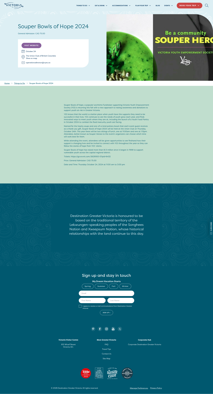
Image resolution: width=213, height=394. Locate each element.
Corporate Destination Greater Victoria (144, 344)
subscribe (211, 226)
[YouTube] (113, 329)
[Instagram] (106, 329)
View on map (31, 58)
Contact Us (106, 354)
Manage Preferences (139, 388)
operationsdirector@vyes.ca (38, 62)
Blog (158, 5)
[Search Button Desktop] (207, 5)
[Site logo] (13, 5)
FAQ (106, 344)
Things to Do (19, 83)
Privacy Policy (156, 388)
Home (7, 83)
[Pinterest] (93, 329)
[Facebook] (100, 329)
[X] (120, 329)
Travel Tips (106, 349)
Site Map (106, 358)
